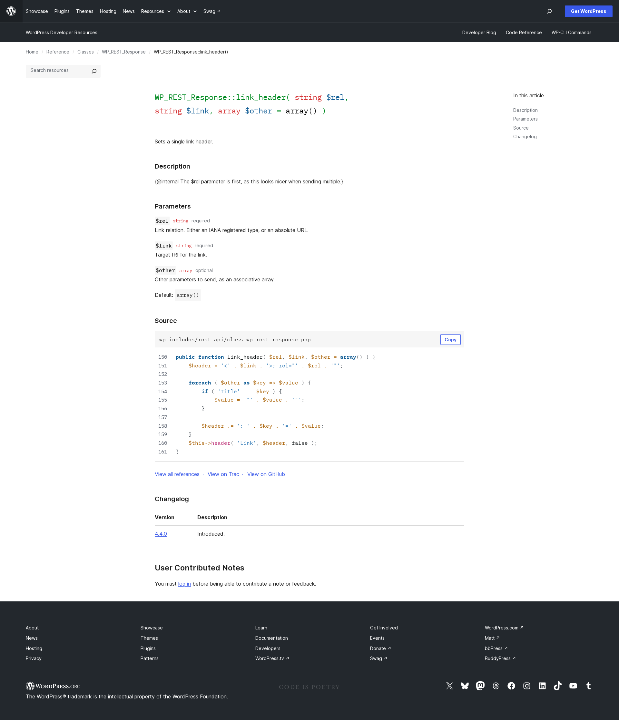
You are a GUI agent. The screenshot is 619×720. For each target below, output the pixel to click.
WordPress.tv (272, 658)
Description (525, 110)
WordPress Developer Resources (61, 32)
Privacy (34, 658)
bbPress (496, 648)
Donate (380, 648)
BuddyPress (500, 658)
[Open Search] (549, 11)
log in (184, 583)
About (32, 627)
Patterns (150, 658)
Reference (57, 51)
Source (521, 128)
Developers (267, 648)
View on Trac (223, 474)
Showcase (152, 627)
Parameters (525, 119)
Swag (379, 658)
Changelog (525, 136)
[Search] (94, 71)
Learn (261, 627)
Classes (85, 51)
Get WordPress (588, 11)
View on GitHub (266, 474)
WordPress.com (504, 627)
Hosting (34, 648)
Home (32, 51)
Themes (149, 638)
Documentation (271, 638)
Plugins (148, 648)
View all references (177, 474)
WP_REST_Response (124, 51)
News (32, 638)
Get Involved (384, 627)
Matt (492, 638)
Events (377, 638)
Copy (451, 339)
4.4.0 (161, 533)
